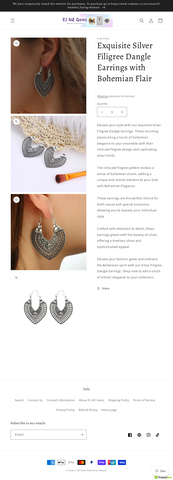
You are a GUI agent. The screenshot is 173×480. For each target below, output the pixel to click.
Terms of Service (144, 400)
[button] (12, 20)
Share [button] (106, 288)
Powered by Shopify (96, 470)
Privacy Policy (65, 410)
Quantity (102, 103)
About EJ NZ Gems (91, 400)
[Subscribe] (81, 435)
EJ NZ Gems (80, 470)
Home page (109, 410)
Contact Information (61, 400)
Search (19, 400)
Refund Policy (88, 410)
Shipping (102, 96)
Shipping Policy (118, 400)
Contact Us (35, 400)
